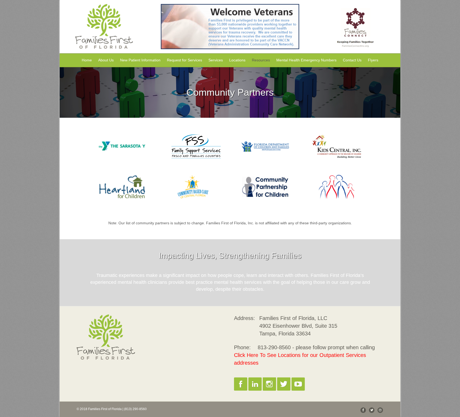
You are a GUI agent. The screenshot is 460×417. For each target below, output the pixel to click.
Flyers (373, 60)
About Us (106, 60)
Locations (237, 60)
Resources (261, 60)
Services (215, 60)
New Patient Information (140, 60)
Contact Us (352, 60)
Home (87, 60)
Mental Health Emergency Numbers (306, 60)
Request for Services (184, 60)
